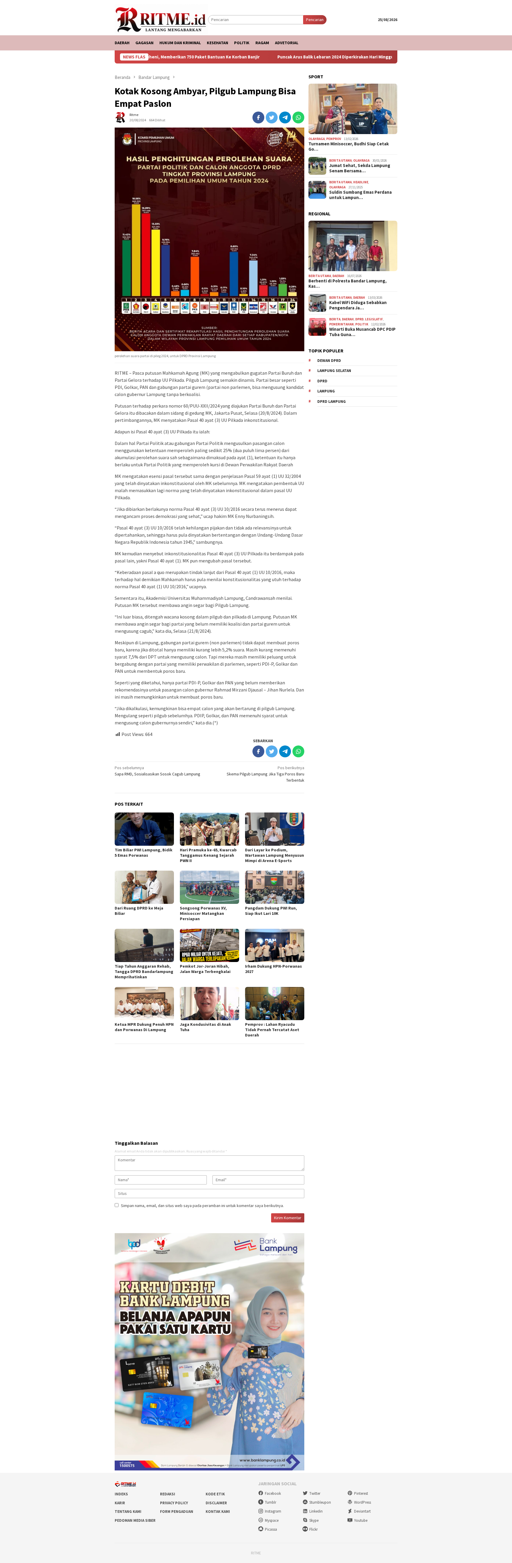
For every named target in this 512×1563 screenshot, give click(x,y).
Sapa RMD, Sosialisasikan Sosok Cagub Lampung (157, 771)
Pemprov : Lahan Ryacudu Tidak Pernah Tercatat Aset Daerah (272, 1030)
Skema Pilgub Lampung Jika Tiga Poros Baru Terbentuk (265, 774)
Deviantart (362, 1511)
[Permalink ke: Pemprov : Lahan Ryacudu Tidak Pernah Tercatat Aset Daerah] (274, 1003)
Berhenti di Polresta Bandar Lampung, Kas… (347, 283)
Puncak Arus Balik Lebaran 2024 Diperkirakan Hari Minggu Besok (280, 57)
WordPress (362, 1502)
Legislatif (374, 319)
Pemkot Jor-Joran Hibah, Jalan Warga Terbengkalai (205, 968)
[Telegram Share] (285, 117)
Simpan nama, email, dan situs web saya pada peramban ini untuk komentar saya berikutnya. (202, 1205)
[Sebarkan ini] (258, 117)
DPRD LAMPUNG (331, 401)
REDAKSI (167, 1494)
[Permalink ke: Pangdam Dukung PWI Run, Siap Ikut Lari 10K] (274, 887)
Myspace (272, 1520)
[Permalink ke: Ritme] (121, 117)
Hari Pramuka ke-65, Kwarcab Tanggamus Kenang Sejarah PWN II (208, 855)
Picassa (271, 1529)
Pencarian (315, 19)
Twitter (314, 1493)
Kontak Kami (218, 1511)
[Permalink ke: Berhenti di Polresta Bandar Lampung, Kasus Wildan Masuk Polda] (352, 246)
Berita (334, 319)
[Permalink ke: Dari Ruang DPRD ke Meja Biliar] (144, 887)
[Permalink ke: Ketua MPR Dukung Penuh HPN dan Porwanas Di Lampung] (144, 1003)
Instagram (273, 1511)
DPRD (359, 319)
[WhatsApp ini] (298, 117)
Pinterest (361, 1493)
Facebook (273, 1493)
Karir (120, 1502)
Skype (314, 1520)
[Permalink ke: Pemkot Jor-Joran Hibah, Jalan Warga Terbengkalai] (209, 945)
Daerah (338, 276)
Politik (361, 324)
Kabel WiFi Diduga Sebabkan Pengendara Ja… (358, 305)
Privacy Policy (174, 1502)
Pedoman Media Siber (135, 1520)
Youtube (360, 1520)
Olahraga (316, 138)
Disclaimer (216, 1502)
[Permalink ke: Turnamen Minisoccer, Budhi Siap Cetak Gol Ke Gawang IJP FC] (352, 109)
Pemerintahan (341, 324)
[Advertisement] (209, 1089)
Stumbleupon (320, 1502)
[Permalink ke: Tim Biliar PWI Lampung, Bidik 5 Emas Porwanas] (144, 829)
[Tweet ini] (272, 117)
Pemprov (333, 138)
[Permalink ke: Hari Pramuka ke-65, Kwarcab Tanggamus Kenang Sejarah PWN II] (209, 829)
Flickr (313, 1529)
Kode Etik (215, 1494)
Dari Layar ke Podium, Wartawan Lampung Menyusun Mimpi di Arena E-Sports (274, 855)
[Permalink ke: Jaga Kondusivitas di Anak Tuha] (209, 1003)
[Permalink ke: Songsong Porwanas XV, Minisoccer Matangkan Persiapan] (209, 887)
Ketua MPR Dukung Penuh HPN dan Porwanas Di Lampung (144, 1027)
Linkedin (316, 1511)
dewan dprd (329, 360)
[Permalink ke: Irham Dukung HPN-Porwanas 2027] (274, 945)
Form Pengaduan (176, 1511)
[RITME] (161, 19)
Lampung (326, 391)
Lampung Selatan (334, 370)
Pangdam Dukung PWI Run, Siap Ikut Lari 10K (271, 910)
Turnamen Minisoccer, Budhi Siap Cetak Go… (348, 146)
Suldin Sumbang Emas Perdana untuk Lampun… (360, 195)
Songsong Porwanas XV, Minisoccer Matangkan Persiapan (203, 913)
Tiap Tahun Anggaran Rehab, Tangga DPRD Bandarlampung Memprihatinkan (144, 971)
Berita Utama (340, 160)
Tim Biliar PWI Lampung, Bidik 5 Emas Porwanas (143, 852)
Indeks (121, 1494)
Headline (360, 182)
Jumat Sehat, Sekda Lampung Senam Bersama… (359, 168)
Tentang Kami (128, 1511)
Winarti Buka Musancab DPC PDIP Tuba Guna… (362, 332)
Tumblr (270, 1502)
